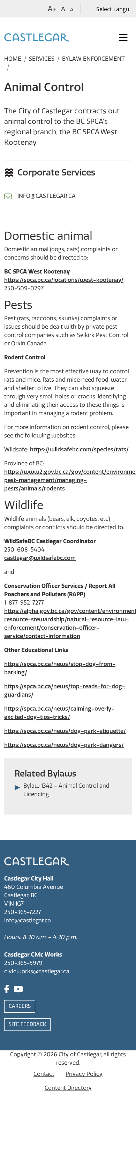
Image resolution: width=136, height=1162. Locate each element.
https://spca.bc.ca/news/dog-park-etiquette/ (65, 731)
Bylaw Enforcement (93, 58)
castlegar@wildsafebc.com (40, 558)
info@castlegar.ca (46, 196)
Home (12, 58)
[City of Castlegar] (36, 38)
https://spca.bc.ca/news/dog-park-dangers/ (64, 745)
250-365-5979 (23, 963)
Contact (43, 1074)
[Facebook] (6, 990)
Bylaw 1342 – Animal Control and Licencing (66, 789)
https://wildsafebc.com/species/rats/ (79, 449)
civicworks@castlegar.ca (36, 971)
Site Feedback (27, 1024)
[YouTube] (18, 990)
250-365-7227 (22, 912)
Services (41, 58)
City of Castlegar (80, 1054)
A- (73, 10)
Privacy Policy (84, 1074)
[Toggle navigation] (123, 37)
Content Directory (68, 1088)
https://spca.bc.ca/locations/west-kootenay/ (63, 280)
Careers (20, 1006)
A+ (52, 9)
